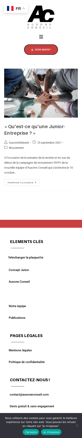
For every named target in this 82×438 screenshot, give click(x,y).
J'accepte (31, 432)
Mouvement (16, 147)
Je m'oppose (51, 432)
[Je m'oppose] (77, 425)
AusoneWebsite (19, 142)
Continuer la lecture (24, 181)
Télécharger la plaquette (25, 257)
